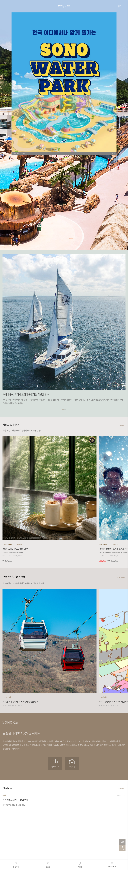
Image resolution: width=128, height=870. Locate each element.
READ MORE (121, 425)
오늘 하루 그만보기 (19, 154)
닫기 (113, 154)
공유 (122, 842)
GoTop (122, 848)
